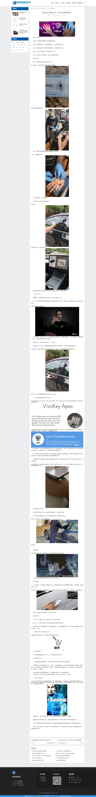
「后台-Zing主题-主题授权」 (37, 796)
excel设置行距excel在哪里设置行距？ (64, 751)
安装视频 (74, 2)
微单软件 (33, 545)
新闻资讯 (68, 2)
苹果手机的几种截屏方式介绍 (38, 753)
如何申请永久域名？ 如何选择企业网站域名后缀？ (43, 755)
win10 (17, 49)
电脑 (14, 42)
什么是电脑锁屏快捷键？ (61, 760)
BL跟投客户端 (43, 780)
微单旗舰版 (43, 777)
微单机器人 (23, 42)
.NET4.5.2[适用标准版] (18, 783)
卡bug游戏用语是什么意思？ (38, 760)
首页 (52, 2)
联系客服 (79, 2)
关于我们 (63, 2)
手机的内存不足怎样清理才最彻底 (39, 751)
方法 (17, 47)
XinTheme (56, 796)
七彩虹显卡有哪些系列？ (37, 758)
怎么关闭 (21, 49)
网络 (20, 47)
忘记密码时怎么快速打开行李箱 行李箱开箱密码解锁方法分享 (69, 753)
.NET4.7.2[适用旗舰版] (18, 781)
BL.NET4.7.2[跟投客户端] (18, 785)
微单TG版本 (43, 778)
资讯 (36, 8)
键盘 (23, 47)
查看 (14, 47)
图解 (14, 49)
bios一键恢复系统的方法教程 (62, 758)
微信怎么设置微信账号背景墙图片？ (63, 755)
